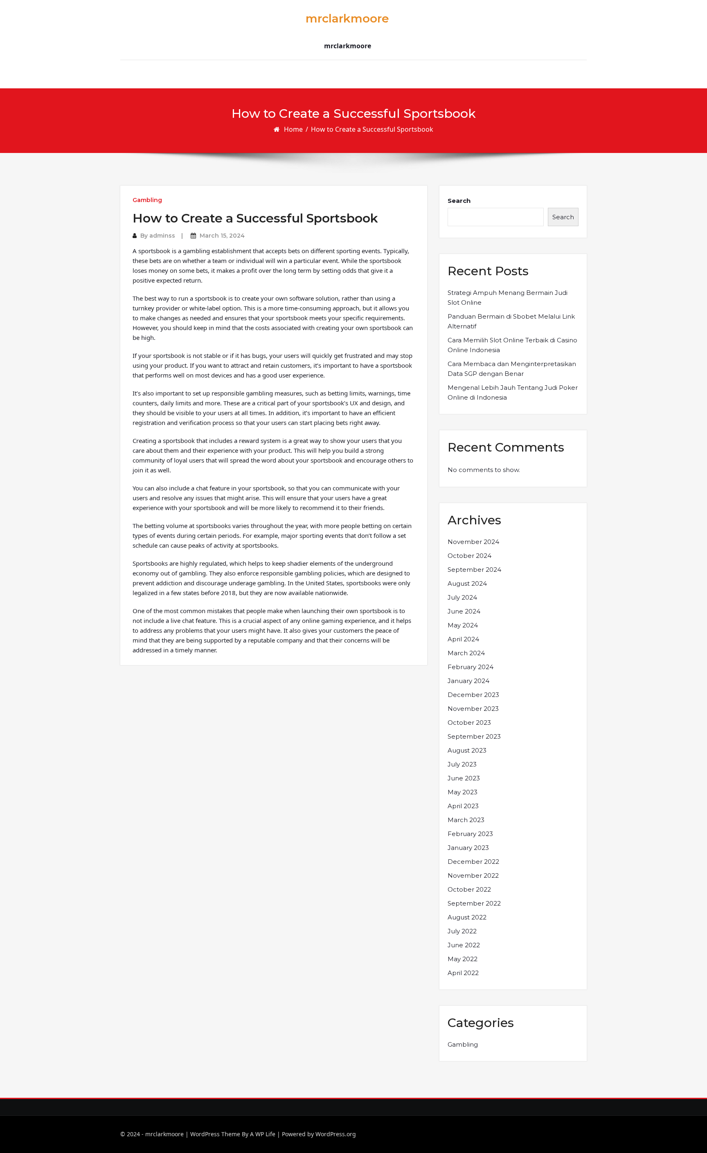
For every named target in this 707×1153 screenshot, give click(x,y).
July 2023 (462, 764)
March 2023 (466, 820)
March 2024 (466, 653)
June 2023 (464, 778)
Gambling (147, 200)
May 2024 (463, 625)
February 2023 (470, 834)
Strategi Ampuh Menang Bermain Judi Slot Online (507, 297)
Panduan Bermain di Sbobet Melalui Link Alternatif (511, 321)
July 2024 (462, 597)
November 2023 (473, 708)
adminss (162, 235)
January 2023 (468, 848)
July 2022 (462, 931)
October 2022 (469, 889)
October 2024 (469, 556)
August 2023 (467, 750)
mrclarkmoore (347, 18)
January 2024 (468, 681)
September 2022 (474, 903)
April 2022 (463, 973)
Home (293, 129)
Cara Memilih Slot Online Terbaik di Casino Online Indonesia (512, 345)
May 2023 (462, 792)
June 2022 (464, 945)
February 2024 (470, 667)
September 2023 (474, 736)
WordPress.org (335, 1134)
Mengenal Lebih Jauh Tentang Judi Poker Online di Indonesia (513, 392)
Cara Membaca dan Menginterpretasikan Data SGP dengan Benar (512, 369)
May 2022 (462, 959)
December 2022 (473, 861)
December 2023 (473, 695)
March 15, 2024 (222, 235)
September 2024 (474, 569)
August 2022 (467, 917)
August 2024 (467, 583)
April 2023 (463, 806)
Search (459, 201)
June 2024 (464, 611)
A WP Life (262, 1134)
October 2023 (469, 722)
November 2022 (473, 875)
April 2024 (463, 639)
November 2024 (473, 542)
